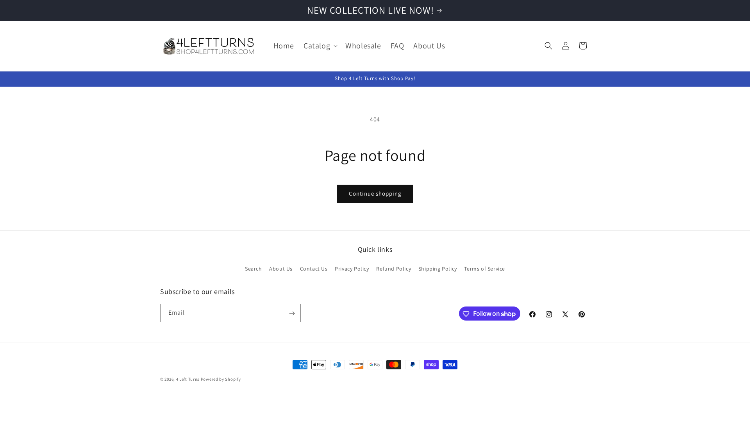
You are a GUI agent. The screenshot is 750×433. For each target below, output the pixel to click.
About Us (281, 268)
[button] (320, 45)
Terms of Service (484, 268)
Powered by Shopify (221, 379)
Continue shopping (375, 193)
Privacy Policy (352, 268)
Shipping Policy (437, 268)
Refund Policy (393, 268)
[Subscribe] (291, 313)
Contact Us (314, 268)
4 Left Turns (188, 379)
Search (253, 268)
